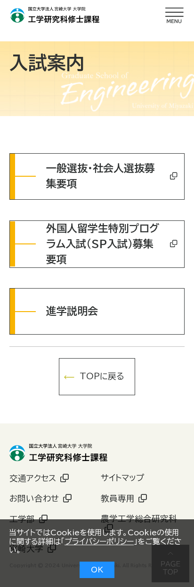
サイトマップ (122, 478)
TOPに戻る (102, 376)
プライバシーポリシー (99, 541)
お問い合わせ (34, 498)
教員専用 (118, 498)
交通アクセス (32, 478)
